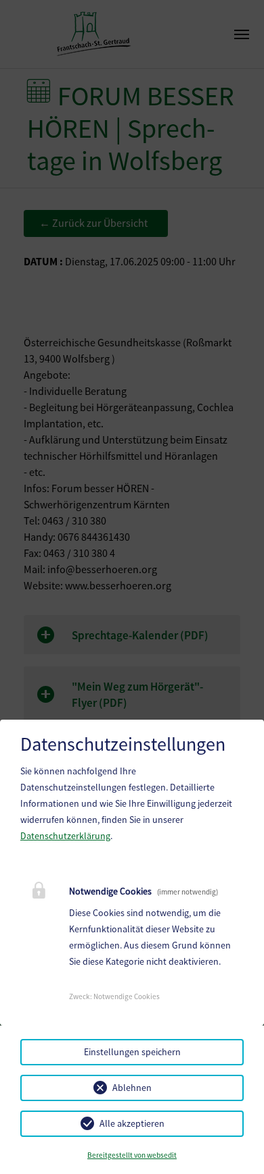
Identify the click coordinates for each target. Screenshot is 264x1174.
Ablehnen (132, 1088)
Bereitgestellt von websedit (132, 1155)
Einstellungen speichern (132, 1052)
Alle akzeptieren (132, 1123)
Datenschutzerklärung (65, 836)
